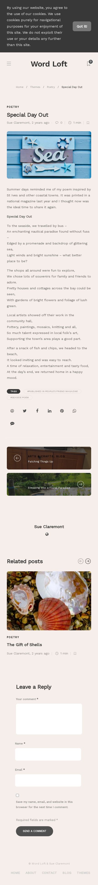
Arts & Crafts (41, 456)
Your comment (27, 699)
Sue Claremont (18, 122)
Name (20, 743)
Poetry (51, 87)
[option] (49, 612)
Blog (60, 456)
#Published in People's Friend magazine (52, 391)
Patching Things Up (40, 461)
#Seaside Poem (19, 397)
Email (20, 769)
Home (19, 87)
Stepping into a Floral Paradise (49, 487)
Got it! (82, 26)
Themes (35, 87)
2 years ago (40, 122)
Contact (49, 873)
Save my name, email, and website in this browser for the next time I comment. (44, 804)
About (31, 873)
